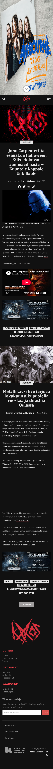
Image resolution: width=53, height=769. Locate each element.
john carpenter (26, 332)
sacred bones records (26, 336)
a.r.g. (8, 581)
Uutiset (26, 142)
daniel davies (39, 328)
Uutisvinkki (7, 689)
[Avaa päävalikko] (49, 99)
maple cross (39, 581)
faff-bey (21, 581)
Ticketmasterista (22, 520)
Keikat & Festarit (10, 658)
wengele (26, 593)
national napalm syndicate (26, 589)
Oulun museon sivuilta (34, 534)
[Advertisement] (26, 490)
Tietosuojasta (8, 692)
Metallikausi (26, 585)
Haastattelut (8, 678)
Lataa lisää (26, 604)
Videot (5, 661)
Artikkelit (6, 675)
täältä (46, 256)
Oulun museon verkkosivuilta (23, 467)
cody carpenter (15, 328)
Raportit (6, 672)
